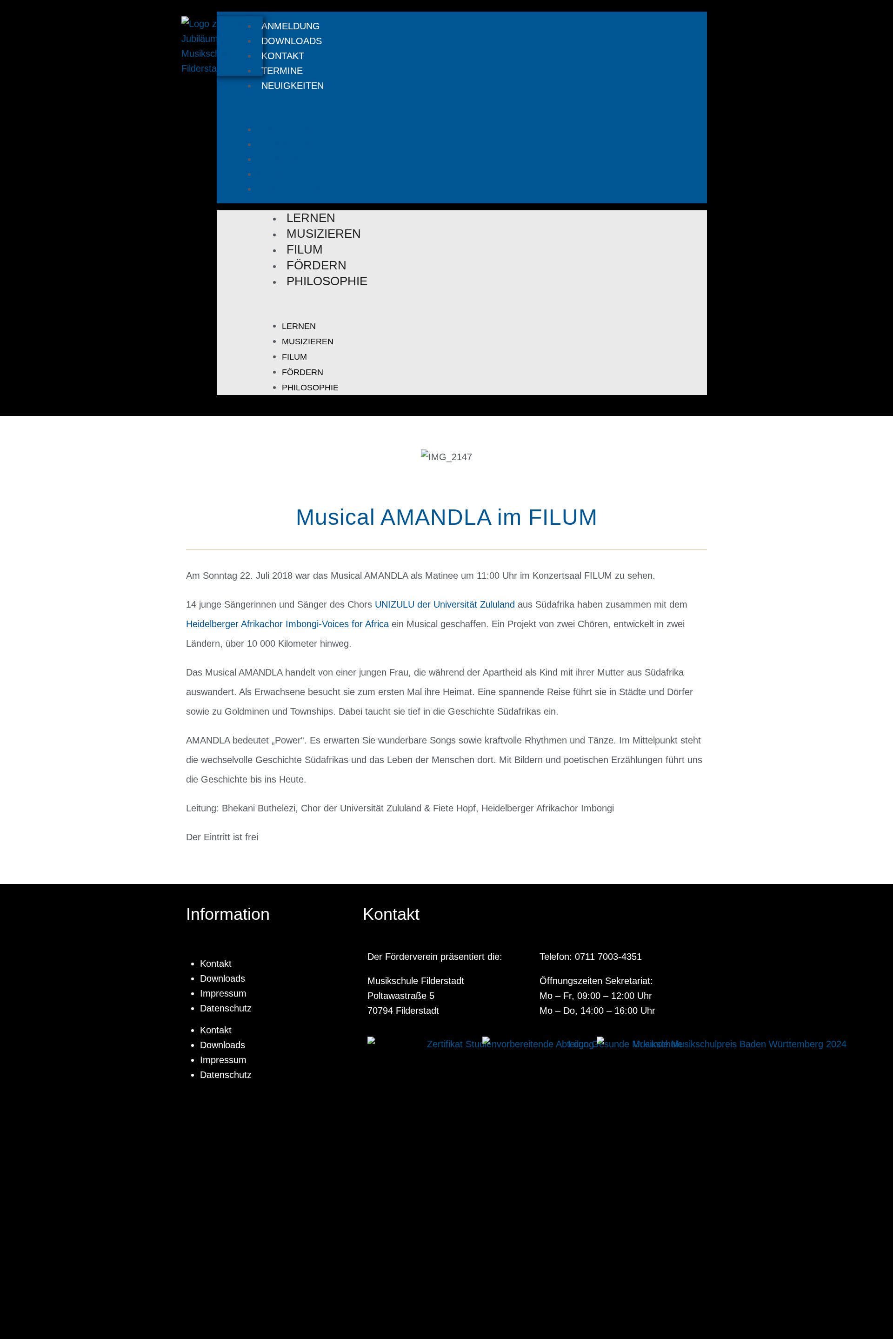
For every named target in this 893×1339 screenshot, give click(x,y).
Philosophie (327, 281)
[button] (452, 107)
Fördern (317, 265)
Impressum (223, 993)
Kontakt (282, 56)
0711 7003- (598, 956)
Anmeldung (290, 26)
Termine (282, 71)
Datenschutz (226, 1008)
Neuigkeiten (292, 85)
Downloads (291, 41)
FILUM (305, 249)
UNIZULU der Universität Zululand (445, 604)
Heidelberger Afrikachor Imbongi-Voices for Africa (287, 624)
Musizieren (324, 234)
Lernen (311, 218)
